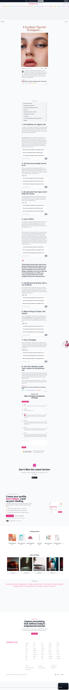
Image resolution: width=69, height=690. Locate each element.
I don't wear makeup (38, 390)
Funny (35, 6)
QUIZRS (46, 391)
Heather (24, 68)
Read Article (15, 573)
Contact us (27, 665)
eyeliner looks (28, 317)
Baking (32, 6)
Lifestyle (58, 650)
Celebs (13, 6)
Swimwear (55, 6)
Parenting (42, 654)
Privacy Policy (53, 667)
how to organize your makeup (12, 584)
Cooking (50, 645)
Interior (64, 6)
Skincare (34, 656)
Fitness (19, 6)
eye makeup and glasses (19, 586)
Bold (25, 390)
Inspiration (51, 6)
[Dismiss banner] (46, 450)
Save (42, 68)
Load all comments (25, 401)
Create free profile (10, 515)
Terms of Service (28, 669)
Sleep (42, 656)
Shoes (26, 656)
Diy (39, 6)
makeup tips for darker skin (49, 586)
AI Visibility (40, 665)
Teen (26, 658)
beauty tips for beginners (58, 584)
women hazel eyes (48, 584)
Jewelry (22, 6)
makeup (2, 21)
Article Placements (54, 665)
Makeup (34, 652)
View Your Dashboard (20, 515)
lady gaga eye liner (23, 584)
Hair (47, 6)
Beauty (58, 643)
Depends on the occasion (31, 390)
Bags (37, 6)
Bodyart (58, 6)
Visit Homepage (34, 633)
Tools (26, 660)
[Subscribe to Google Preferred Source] (27, 451)
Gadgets (34, 648)
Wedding (4, 6)
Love (26, 652)
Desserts (10, 6)
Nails (26, 654)
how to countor (39, 586)
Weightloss (58, 658)
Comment (24, 447)
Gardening (42, 648)
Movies (50, 652)
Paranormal (25, 6)
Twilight (42, 658)
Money (29, 6)
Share (46, 68)
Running (58, 654)
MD (31, 68)
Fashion (42, 646)
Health (26, 650)
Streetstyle (50, 656)
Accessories (27, 643)
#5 (24, 415)
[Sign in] (67, 4)
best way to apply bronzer (30, 586)
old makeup (30, 584)
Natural (23, 390)
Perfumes (42, 6)
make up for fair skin (38, 584)
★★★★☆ (66, 21)
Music (16, 6)
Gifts (1, 6)
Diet (7, 6)
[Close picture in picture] (58, 683)
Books (34, 645)
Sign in (24, 518)
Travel (34, 658)
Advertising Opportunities (29, 667)
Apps (45, 6)
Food (61, 6)
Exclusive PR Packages (41, 667)
